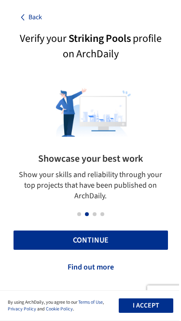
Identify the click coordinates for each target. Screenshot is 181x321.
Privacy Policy (22, 309)
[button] (79, 214)
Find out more (91, 267)
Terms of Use (90, 302)
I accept (146, 305)
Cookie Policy (59, 309)
